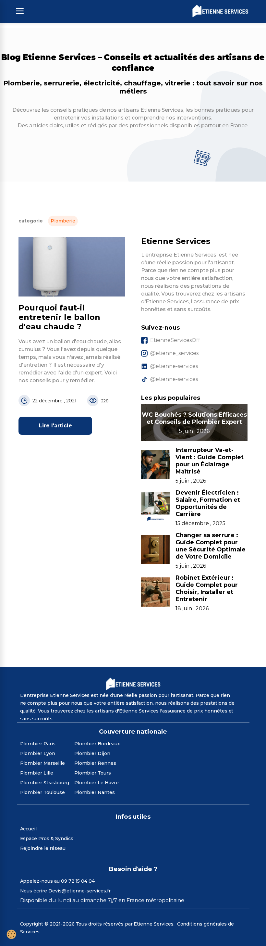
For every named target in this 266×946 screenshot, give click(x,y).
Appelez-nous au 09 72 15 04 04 (57, 881)
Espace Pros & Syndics (46, 838)
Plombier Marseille (42, 763)
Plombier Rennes (95, 763)
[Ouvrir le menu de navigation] (20, 11)
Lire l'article (55, 426)
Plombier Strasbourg (44, 783)
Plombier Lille (36, 773)
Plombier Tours (92, 773)
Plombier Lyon (37, 753)
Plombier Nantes (94, 792)
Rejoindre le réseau (43, 848)
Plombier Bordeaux (97, 744)
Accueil (28, 829)
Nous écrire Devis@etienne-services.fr (65, 891)
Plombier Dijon (92, 753)
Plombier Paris (37, 744)
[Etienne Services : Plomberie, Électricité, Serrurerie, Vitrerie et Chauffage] (220, 11)
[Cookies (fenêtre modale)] (11, 935)
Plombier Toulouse (42, 792)
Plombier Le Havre (96, 783)
